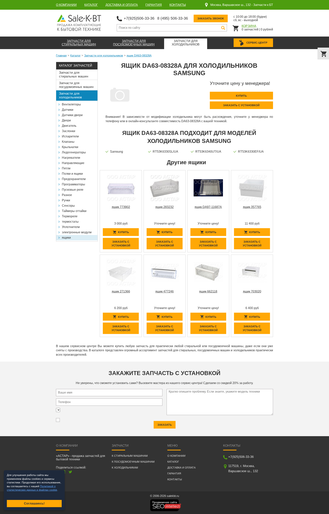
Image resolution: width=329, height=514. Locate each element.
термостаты (70, 221)
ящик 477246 (164, 291)
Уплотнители (71, 227)
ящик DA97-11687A (208, 207)
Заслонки (68, 131)
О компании (66, 4)
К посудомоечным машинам (133, 461)
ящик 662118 (208, 291)
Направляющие (73, 163)
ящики (66, 237)
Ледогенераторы (74, 152)
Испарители (70, 136)
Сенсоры (68, 205)
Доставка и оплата (121, 4)
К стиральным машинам (130, 455)
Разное (67, 195)
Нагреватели (71, 157)
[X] (70, 471)
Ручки (66, 200)
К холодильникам (125, 467)
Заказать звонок (210, 18)
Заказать (164, 424)
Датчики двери (72, 115)
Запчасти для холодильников (103, 55)
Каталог (91, 4)
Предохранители (74, 179)
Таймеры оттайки (74, 211)
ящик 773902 (121, 207)
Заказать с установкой (241, 105)
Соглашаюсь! (34, 503)
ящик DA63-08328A (139, 55)
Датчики (67, 109)
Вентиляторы (71, 104)
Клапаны (68, 141)
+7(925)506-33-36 (139, 18)
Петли (66, 168)
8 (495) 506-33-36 (172, 18)
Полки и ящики (72, 173)
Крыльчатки (70, 147)
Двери (66, 120)
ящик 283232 (164, 207)
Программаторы (73, 184)
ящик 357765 (252, 207)
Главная (61, 55)
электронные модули (77, 232)
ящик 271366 (121, 291)
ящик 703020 (252, 291)
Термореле (69, 216)
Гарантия (153, 4)
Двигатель (69, 125)
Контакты (177, 4)
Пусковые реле (72, 189)
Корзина (249, 26)
